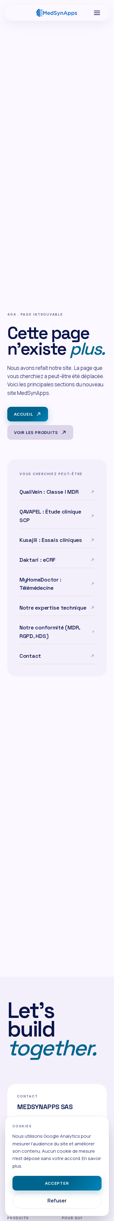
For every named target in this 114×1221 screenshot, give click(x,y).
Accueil (23, 414)
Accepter (57, 1183)
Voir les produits (36, 432)
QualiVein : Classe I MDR (49, 491)
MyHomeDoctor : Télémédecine (40, 584)
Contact (30, 655)
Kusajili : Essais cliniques (50, 539)
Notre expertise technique (52, 607)
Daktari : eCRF (37, 559)
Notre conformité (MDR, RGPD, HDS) (49, 631)
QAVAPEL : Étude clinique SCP (50, 516)
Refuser (57, 1200)
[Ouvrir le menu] (97, 13)
